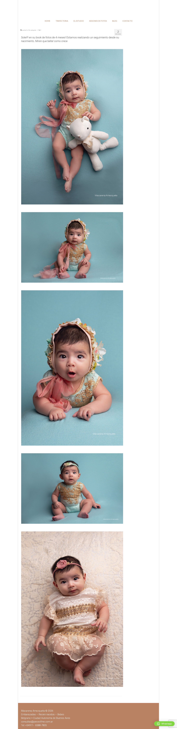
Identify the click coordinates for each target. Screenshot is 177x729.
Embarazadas (28, 714)
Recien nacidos (47, 714)
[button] (164, 723)
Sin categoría (32, 30)
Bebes (60, 714)
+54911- (36, 725)
